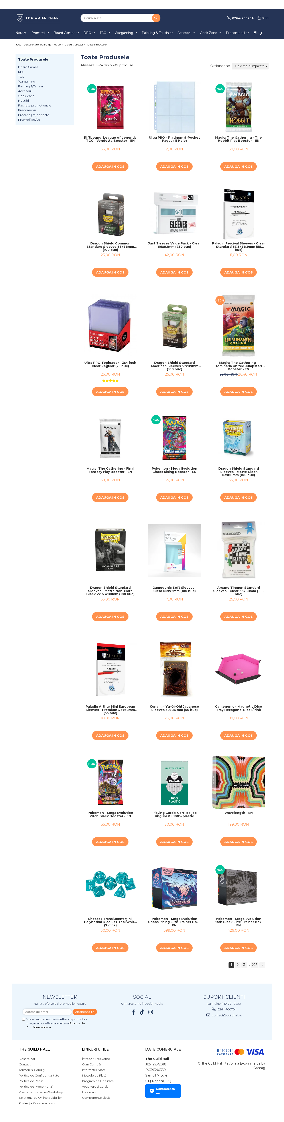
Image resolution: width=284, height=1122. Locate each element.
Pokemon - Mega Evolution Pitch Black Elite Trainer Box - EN (238, 922)
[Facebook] (133, 1012)
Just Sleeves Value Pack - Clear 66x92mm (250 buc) (174, 245)
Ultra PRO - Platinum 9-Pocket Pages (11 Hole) (174, 139)
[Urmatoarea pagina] (262, 965)
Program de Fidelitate (98, 1081)
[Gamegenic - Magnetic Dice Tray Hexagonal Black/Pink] (238, 669)
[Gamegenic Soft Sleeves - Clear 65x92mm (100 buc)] (174, 550)
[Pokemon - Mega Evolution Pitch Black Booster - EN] (110, 782)
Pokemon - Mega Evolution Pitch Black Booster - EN (110, 814)
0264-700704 (227, 1009)
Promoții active (29, 119)
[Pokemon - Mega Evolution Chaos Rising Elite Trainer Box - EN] (174, 888)
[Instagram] (151, 1012)
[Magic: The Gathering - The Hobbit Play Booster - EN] (238, 107)
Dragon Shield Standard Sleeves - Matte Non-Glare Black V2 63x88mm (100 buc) (110, 591)
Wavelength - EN (239, 813)
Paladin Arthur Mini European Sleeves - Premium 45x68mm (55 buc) (110, 710)
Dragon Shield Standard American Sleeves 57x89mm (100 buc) (174, 366)
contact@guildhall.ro (226, 1015)
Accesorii (25, 91)
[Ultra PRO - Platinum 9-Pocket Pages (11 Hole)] (174, 107)
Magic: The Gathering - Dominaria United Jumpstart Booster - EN (238, 366)
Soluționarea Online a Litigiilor (40, 1097)
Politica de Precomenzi (36, 1086)
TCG (21, 76)
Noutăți (23, 100)
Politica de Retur (31, 1081)
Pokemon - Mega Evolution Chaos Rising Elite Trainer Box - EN (174, 922)
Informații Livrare (94, 1070)
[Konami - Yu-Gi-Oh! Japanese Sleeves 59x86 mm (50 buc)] (174, 670)
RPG (21, 72)
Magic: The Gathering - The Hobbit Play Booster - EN (238, 139)
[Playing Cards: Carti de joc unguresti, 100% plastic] (174, 782)
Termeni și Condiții (32, 1070)
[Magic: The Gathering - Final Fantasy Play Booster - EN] (110, 438)
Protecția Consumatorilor (37, 1103)
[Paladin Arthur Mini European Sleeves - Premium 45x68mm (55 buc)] (110, 669)
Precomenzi (27, 110)
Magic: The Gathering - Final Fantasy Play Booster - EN (110, 470)
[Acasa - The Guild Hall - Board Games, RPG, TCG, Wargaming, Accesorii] (38, 18)
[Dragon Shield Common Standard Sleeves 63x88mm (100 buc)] (110, 213)
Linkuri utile (95, 1049)
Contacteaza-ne (166, 1091)
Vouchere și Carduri (96, 1086)
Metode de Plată (94, 1075)
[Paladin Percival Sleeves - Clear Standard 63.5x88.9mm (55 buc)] (238, 213)
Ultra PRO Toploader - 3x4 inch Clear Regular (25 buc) (110, 364)
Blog (258, 33)
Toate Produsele (96, 44)
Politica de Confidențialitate (39, 1075)
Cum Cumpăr (91, 1064)
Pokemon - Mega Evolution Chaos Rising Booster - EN (174, 470)
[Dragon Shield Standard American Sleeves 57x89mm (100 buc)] (174, 325)
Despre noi (27, 1059)
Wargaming (26, 81)
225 (254, 965)
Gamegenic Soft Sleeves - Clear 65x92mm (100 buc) (174, 589)
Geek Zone (26, 96)
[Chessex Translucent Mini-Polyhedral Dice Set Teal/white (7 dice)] (110, 888)
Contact (25, 1064)
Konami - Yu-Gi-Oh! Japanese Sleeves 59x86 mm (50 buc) (174, 708)
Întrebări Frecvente (96, 1059)
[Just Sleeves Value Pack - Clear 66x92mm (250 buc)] (174, 213)
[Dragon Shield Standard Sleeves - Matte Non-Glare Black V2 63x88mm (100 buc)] (110, 550)
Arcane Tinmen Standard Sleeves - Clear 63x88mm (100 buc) (238, 591)
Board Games (28, 67)
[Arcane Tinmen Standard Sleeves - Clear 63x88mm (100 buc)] (238, 551)
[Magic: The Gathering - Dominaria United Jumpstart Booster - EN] (238, 325)
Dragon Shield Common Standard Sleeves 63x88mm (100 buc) (110, 247)
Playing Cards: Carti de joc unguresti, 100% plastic (174, 814)
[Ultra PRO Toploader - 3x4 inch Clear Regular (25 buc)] (110, 325)
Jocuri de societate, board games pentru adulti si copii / (51, 44)
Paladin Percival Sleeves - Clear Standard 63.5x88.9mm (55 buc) (238, 247)
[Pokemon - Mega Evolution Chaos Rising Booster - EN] (174, 438)
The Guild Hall (34, 1049)
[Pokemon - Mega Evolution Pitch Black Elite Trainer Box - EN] (238, 888)
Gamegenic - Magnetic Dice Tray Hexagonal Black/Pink (238, 708)
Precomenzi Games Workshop (41, 1092)
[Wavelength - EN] (238, 782)
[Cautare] (156, 18)
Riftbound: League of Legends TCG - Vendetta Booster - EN (110, 139)
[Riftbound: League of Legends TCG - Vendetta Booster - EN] (110, 107)
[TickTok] (142, 1012)
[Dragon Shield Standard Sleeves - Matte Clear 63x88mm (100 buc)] (238, 438)
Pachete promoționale (34, 105)
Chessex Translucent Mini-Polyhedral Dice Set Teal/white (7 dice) (110, 922)
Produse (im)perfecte (33, 115)
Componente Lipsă (96, 1097)
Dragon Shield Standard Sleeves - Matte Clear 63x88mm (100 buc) (238, 472)
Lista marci (89, 1092)
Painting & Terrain (30, 86)
